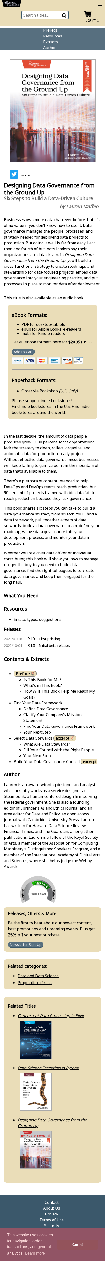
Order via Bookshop (39, 391)
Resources (52, 36)
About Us (51, 1208)
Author (49, 47)
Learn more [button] (35, 1253)
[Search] (64, 15)
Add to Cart (23, 352)
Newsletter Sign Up (26, 944)
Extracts (50, 42)
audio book (73, 298)
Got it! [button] (77, 1245)
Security (51, 1225)
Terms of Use (51, 1220)
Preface (23, 673)
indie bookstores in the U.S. (46, 406)
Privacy (51, 1214)
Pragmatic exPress (35, 982)
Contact (52, 1202)
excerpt (62, 738)
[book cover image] (52, 111)
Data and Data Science (38, 975)
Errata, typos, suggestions (37, 619)
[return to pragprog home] (11, 4)
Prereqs (50, 30)
